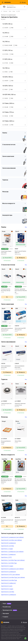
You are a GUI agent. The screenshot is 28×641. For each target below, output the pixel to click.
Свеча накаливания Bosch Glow (19, 367)
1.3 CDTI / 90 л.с (7, 24)
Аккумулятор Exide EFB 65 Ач (20, 521)
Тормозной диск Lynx (6, 404)
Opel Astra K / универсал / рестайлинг (12, 537)
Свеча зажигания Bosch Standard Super (7, 330)
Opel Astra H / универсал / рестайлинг (12, 569)
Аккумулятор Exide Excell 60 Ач (7, 521)
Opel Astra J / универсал (8, 554)
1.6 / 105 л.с (6, 41)
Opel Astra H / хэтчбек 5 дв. (9, 580)
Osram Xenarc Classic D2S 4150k (6, 253)
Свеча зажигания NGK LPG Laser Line (20, 330)
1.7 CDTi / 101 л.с (7, 50)
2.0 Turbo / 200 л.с (8, 103)
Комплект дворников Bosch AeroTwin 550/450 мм (21, 291)
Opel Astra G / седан (7, 589)
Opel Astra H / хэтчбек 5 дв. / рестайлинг (13, 577)
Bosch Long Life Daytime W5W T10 (20, 253)
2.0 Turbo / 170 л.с (8, 112)
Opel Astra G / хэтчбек (7, 591)
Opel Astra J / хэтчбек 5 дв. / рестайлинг (13, 560)
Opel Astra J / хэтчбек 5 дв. (9, 563)
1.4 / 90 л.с (5, 33)
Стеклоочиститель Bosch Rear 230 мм (5, 290)
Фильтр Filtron (18, 441)
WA (25, 638)
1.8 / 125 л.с (6, 68)
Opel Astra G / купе (6, 586)
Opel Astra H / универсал (8, 571)
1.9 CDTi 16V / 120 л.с (9, 94)
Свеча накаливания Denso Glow (6, 367)
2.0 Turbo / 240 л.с (8, 121)
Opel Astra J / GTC (6, 557)
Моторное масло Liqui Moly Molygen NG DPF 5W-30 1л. (6, 481)
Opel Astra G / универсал (8, 594)
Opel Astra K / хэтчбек (7, 546)
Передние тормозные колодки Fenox (20, 405)
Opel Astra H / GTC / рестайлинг (10, 574)
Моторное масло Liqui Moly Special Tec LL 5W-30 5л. (20, 481)
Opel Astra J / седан (7, 548)
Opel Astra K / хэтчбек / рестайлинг (11, 540)
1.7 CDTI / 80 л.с (7, 59)
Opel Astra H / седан (7, 566)
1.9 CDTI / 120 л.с (7, 85)
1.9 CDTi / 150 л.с (7, 77)
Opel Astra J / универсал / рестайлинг (12, 551)
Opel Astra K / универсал (8, 543)
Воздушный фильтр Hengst (6, 442)
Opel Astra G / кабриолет (8, 583)
